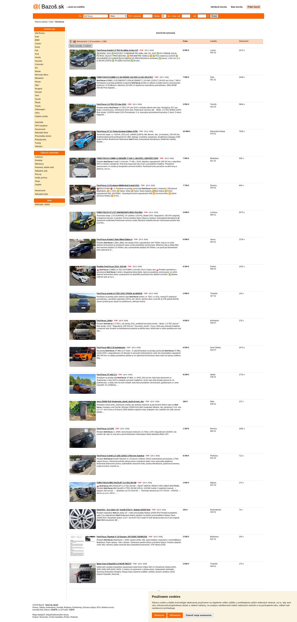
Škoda (37, 102)
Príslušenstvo (40, 140)
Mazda (38, 71)
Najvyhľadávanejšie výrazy (57, 615)
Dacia (37, 47)
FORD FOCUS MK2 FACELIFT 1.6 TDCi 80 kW (116, 483)
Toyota (38, 106)
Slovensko (43, 617)
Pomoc (35, 607)
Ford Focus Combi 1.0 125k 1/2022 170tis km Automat (120, 456)
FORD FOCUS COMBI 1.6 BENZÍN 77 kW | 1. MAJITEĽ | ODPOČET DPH (127, 158)
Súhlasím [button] (159, 615)
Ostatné (38, 185)
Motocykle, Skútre (42, 204)
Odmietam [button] (175, 615)
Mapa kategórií (38, 615)
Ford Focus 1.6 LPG (105, 429)
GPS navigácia (41, 126)
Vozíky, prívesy (41, 178)
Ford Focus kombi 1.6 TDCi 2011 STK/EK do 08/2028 (119, 293)
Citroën (38, 44)
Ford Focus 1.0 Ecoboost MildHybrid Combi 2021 (118, 185)
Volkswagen (40, 109)
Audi (37, 37)
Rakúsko (74, 617)
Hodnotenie (51, 607)
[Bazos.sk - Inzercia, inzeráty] (48, 9)
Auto (51, 22)
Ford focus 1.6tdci (104, 321)
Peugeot (38, 89)
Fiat (36, 50)
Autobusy (39, 157)
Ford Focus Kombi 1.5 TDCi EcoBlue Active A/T (117, 50)
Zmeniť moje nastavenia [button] (198, 615)
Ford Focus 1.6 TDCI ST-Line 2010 (111, 104)
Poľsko (67, 617)
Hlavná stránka (41, 22)
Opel (37, 85)
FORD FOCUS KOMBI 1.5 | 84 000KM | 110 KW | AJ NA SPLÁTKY (125, 77)
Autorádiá (39, 122)
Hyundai (38, 61)
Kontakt (60, 607)
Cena (185, 41)
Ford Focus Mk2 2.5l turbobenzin (111, 347)
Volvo (37, 113)
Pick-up (38, 174)
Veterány (38, 146)
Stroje (37, 181)
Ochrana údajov (89, 607)
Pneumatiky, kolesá (43, 136)
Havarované (40, 129)
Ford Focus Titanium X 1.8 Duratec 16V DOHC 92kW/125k (122, 537)
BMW (37, 40)
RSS (99, 607)
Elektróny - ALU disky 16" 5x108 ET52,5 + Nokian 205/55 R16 (123, 510)
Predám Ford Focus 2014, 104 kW (111, 266)
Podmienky (77, 607)
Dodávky (38, 160)
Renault (38, 92)
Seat (37, 95)
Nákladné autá (41, 171)
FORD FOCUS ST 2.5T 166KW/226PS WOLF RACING (119, 212)
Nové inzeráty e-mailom (80, 46)
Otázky (42, 607)
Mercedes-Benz (41, 75)
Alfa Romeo (40, 33)
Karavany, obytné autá (44, 167)
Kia (36, 68)
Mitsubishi (39, 78)
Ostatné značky (41, 116)
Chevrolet (39, 64)
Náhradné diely (41, 133)
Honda (38, 57)
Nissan (38, 82)
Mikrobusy (39, 164)
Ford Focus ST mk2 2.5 (107, 375)
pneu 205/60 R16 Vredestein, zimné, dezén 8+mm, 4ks (120, 401)
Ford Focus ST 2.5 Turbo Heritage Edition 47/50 (117, 131)
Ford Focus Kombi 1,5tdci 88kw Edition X (114, 239)
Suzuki (38, 99)
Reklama (67, 607)
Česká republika (56, 617)
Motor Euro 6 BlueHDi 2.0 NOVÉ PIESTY (114, 564)
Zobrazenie (244, 41)
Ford (37, 54)
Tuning (38, 143)
